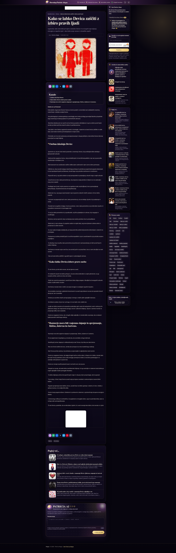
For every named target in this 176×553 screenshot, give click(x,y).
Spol (111, 275)
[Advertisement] (76, 8)
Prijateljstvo (112, 265)
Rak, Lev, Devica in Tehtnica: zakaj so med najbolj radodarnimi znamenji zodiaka (79, 464)
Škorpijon (112, 271)
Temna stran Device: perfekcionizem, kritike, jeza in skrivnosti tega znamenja (78, 482)
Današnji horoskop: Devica (116, 17)
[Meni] (128, 2)
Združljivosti (122, 287)
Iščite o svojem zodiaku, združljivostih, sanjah (117, 302)
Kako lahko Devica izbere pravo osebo (60, 100)
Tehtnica (121, 278)
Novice (111, 249)
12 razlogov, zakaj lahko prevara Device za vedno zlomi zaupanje (75, 455)
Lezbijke (111, 234)
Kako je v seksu (123, 224)
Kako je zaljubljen (123, 227)
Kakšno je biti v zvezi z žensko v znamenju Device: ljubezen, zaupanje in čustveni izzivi (79, 474)
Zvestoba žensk (119, 290)
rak (110, 268)
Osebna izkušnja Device (56, 97)
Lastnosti (118, 230)
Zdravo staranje (113, 287)
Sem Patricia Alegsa (116, 7)
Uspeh (126, 278)
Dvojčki (126, 218)
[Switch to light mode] (125, 2)
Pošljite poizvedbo (98, 532)
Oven (111, 259)
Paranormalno (117, 259)
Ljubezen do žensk (114, 240)
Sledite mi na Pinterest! (54, 107)
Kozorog (112, 230)
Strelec (122, 275)
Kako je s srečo (124, 221)
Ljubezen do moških (114, 237)
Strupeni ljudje (113, 278)
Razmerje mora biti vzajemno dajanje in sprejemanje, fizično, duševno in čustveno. (73, 102)
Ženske (111, 290)
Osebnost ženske (124, 252)
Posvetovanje (51, 516)
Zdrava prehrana (113, 284)
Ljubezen (118, 234)
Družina (120, 218)
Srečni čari (116, 275)
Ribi (114, 268)
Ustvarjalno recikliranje (115, 281)
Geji (110, 221)
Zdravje (121, 284)
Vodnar (124, 281)
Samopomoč (120, 268)
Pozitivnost (120, 262)
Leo (123, 230)
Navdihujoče (124, 246)
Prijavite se (118, 49)
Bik (110, 218)
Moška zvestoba (123, 243)
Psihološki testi (121, 265)
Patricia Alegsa (55, 35)
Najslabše (117, 246)
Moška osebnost (113, 243)
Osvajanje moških (114, 256)
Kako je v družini (113, 224)
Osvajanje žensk (124, 256)
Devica (57, 14)
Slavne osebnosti (120, 271)
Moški (111, 246)
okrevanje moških (119, 249)
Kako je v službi (113, 227)
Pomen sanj (112, 262)
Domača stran (51, 14)
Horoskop (56, 441)
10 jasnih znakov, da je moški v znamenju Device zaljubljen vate (74, 492)
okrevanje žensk (113, 252)
